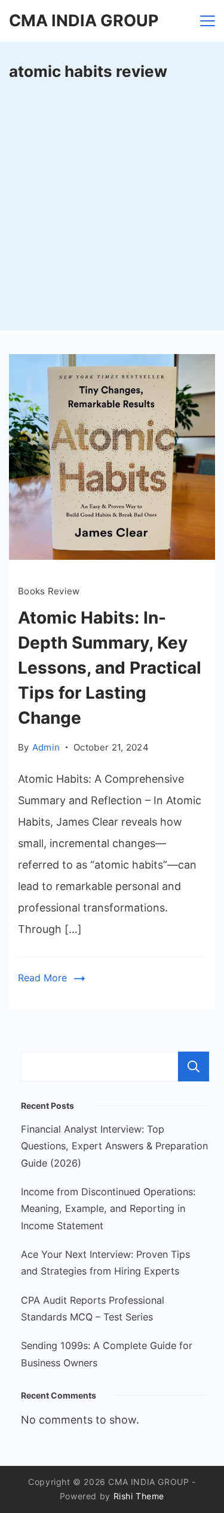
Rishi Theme (139, 1496)
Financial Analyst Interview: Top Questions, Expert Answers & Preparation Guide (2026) (114, 1146)
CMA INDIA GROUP (83, 20)
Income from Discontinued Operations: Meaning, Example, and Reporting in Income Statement (108, 1209)
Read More (42, 978)
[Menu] (207, 21)
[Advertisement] (112, 212)
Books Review (49, 591)
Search (193, 1066)
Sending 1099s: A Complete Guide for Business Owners (106, 1354)
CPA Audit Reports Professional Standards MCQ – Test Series (92, 1308)
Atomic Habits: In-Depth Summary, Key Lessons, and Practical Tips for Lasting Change (109, 667)
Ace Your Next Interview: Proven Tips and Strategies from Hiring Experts (105, 1262)
